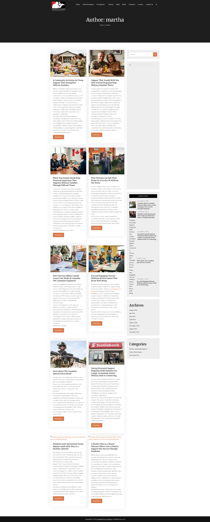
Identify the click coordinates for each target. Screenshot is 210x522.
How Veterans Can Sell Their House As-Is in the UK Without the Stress (105, 180)
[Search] (156, 4)
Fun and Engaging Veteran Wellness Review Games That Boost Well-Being (104, 278)
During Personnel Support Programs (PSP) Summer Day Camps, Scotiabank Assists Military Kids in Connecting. (104, 372)
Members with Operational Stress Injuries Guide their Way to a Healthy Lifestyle (68, 446)
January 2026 (133, 322)
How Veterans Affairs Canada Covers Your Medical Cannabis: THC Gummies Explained (66, 278)
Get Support (100, 4)
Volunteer (132, 4)
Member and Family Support (138, 349)
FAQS (117, 4)
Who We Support (88, 4)
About (124, 4)
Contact (140, 4)
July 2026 (132, 313)
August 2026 (133, 310)
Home (78, 4)
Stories (111, 4)
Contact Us (149, 4)
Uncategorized (134, 355)
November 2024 (134, 326)
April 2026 (132, 319)
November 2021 (134, 332)
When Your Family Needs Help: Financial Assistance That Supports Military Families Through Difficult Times (67, 181)
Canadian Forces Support (104, 519)
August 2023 (133, 329)
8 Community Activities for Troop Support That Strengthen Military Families (68, 82)
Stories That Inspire (135, 352)
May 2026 (132, 316)
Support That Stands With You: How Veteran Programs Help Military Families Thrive (105, 82)
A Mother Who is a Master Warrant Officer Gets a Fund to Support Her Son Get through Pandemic (105, 447)
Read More (58, 137)
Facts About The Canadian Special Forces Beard (65, 372)
